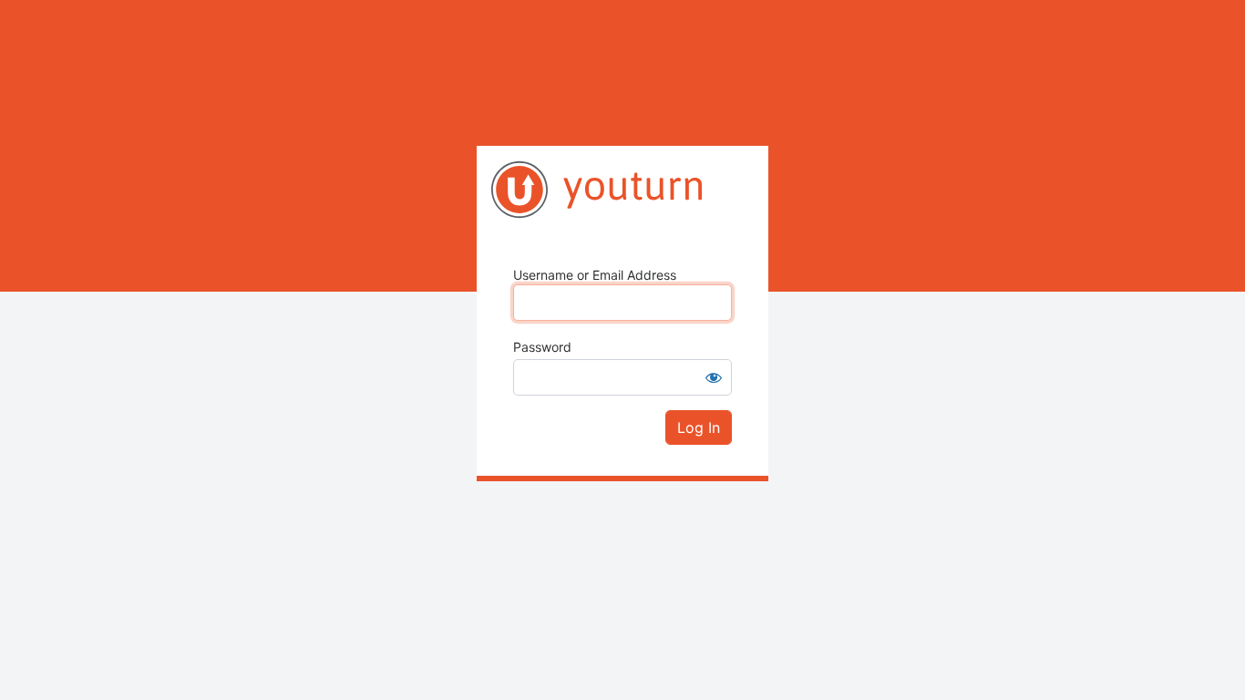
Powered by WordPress (622, 189)
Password (542, 347)
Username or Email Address (594, 275)
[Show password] (713, 377)
